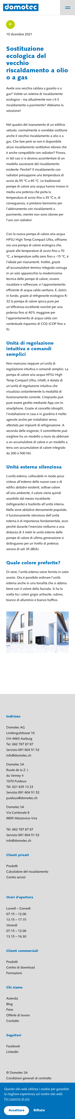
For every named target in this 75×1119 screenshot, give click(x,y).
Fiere (9, 1010)
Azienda (12, 998)
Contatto (12, 1021)
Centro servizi (16, 877)
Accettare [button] (16, 1110)
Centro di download (20, 967)
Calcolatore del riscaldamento (27, 872)
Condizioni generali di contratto (28, 1078)
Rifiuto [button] (39, 1110)
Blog (9, 1004)
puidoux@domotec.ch (22, 798)
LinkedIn (12, 1052)
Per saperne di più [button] (17, 1099)
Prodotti (12, 866)
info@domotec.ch (18, 755)
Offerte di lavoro (18, 1015)
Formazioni (14, 973)
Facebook (13, 1046)
